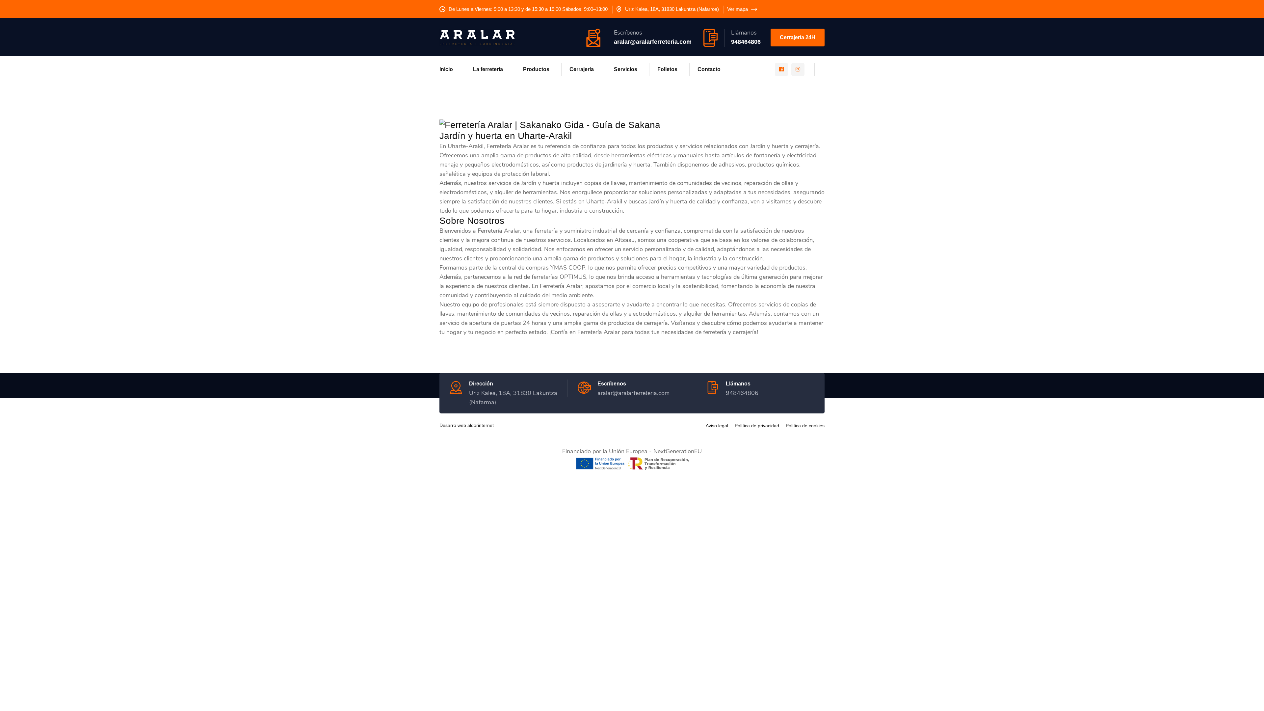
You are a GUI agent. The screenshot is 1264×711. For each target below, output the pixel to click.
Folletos (667, 69)
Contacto (709, 69)
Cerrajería (581, 69)
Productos (536, 69)
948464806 (746, 42)
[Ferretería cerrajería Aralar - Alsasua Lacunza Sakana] (477, 37)
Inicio (446, 69)
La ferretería (488, 69)
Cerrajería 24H (797, 37)
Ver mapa (737, 9)
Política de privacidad (757, 425)
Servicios (625, 69)
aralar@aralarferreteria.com (653, 42)
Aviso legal (717, 425)
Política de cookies (805, 425)
